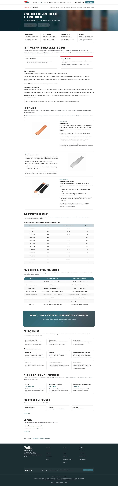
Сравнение (68, 7)
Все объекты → (27, 413)
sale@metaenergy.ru (44, 470)
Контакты (69, 2)
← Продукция (26, 7)
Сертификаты (56, 2)
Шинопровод (82, 449)
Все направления (82, 459)
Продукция (40, 2)
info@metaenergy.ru (52, 470)
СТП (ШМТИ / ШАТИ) (35, 438)
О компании (63, 2)
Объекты (46, 2)
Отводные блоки (82, 456)
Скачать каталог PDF (30, 25)
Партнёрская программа (67, 459)
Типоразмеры (62, 7)
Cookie (66, 482)
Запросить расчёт (43, 25)
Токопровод (81, 453)
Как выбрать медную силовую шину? (33, 426)
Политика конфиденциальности (57, 482)
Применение (52, 7)
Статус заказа (65, 456)
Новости (50, 2)
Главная (35, 2)
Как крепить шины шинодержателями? (34, 428)
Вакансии (64, 462)
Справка (88, 7)
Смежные (92, 7)
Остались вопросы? (88, 470)
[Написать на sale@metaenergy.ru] (83, 2)
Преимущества (73, 7)
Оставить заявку (89, 2)
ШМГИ (41, 438)
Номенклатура (79, 7)
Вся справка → (27, 431)
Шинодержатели (46, 438)
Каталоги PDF (65, 449)
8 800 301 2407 (78, 2)
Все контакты (71, 470)
